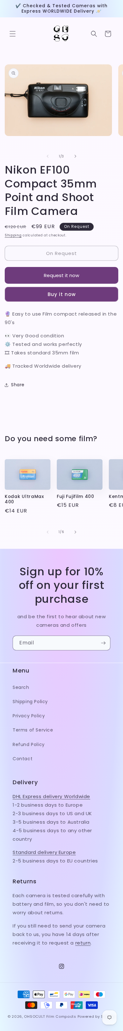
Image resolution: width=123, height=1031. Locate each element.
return (83, 942)
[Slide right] (75, 156)
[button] (13, 34)
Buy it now (62, 294)
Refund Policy (29, 744)
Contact (22, 758)
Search (21, 687)
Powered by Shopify (97, 1016)
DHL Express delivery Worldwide (51, 796)
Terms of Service (33, 730)
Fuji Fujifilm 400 (75, 496)
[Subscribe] (103, 643)
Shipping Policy (30, 701)
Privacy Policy (29, 716)
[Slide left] (48, 156)
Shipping (13, 235)
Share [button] (18, 385)
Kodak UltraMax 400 (24, 499)
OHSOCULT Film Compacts (50, 1016)
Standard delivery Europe (44, 852)
